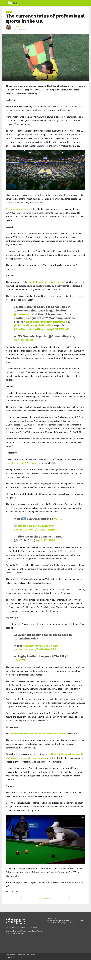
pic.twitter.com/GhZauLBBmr (34, 529)
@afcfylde (59, 321)
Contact (41, 955)
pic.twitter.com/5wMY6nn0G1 (35, 649)
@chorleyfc (22, 325)
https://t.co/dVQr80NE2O (40, 645)
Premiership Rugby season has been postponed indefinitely (39, 733)
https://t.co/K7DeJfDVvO (36, 525)
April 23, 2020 (23, 339)
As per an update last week (19, 209)
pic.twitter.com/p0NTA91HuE (48, 329)
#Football (21, 329)
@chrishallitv (44, 325)
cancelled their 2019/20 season (21, 463)
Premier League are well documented (46, 282)
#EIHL (58, 518)
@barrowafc (22, 314)
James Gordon (21, 26)
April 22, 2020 (45, 540)
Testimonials (23, 955)
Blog (33, 955)
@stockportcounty (38, 321)
